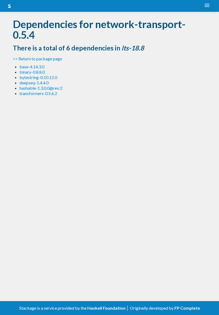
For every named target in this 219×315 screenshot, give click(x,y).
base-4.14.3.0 (31, 66)
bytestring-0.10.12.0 (38, 77)
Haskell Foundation (106, 307)
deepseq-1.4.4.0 (34, 82)
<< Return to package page (37, 58)
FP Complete (187, 307)
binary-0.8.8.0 (32, 71)
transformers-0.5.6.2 (38, 93)
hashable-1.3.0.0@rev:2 (40, 87)
